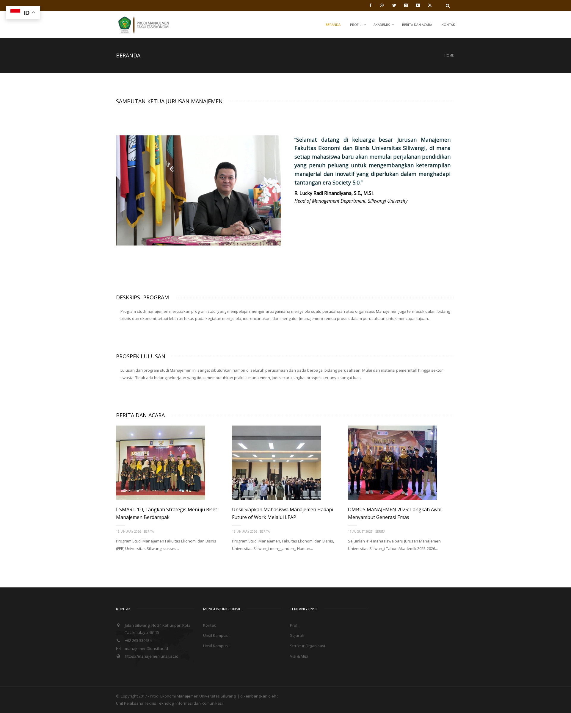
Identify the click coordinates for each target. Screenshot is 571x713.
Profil (355, 24)
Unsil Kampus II (216, 645)
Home (449, 55)
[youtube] (417, 5)
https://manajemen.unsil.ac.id (151, 656)
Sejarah (297, 635)
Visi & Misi (299, 656)
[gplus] (382, 5)
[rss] (429, 5)
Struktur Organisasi (307, 645)
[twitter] (394, 5)
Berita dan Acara (417, 24)
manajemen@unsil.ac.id (146, 648)
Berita (149, 531)
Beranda (333, 24)
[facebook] (370, 5)
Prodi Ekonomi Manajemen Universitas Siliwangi (193, 696)
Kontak (448, 24)
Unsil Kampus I (216, 635)
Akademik (382, 24)
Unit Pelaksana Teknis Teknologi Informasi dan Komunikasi (169, 703)
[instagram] (406, 5)
